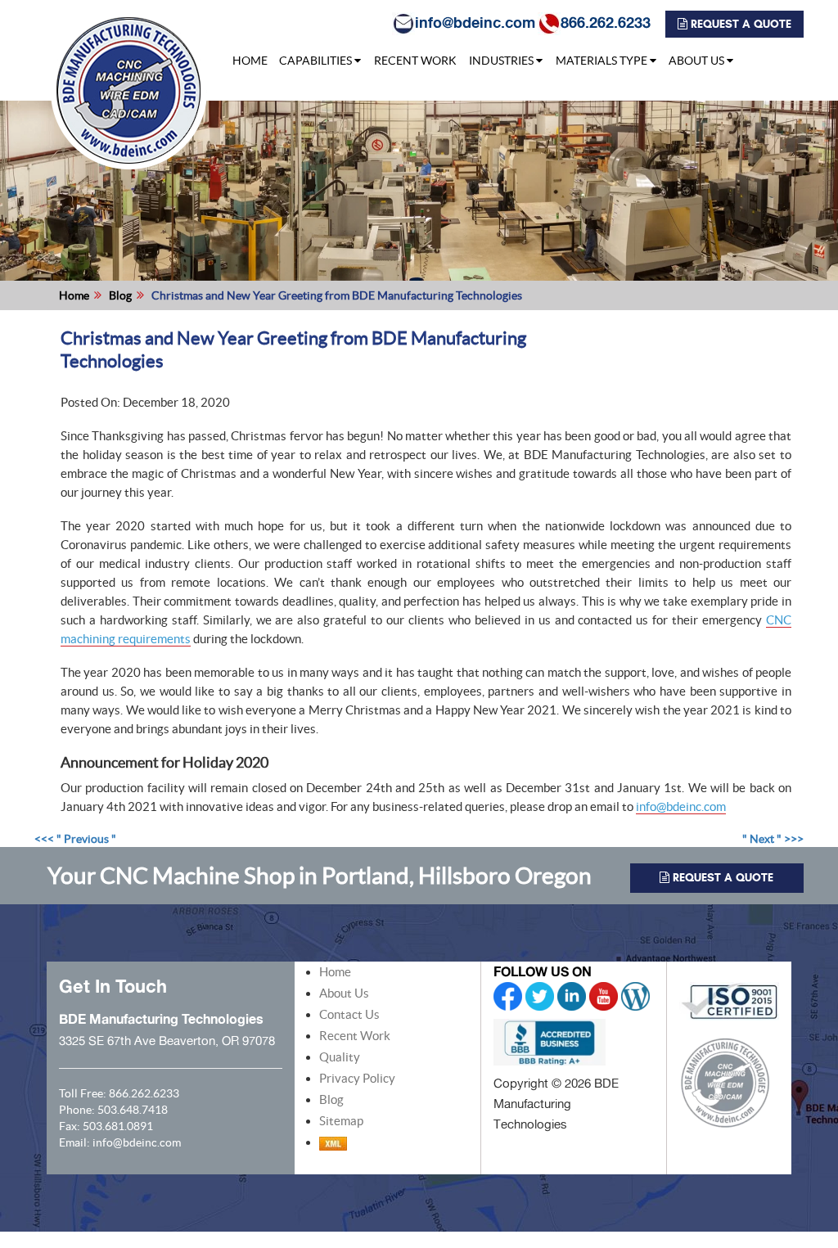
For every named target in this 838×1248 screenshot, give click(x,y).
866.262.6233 (606, 22)
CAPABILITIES (315, 60)
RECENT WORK (415, 60)
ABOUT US (696, 60)
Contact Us (349, 1014)
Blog (120, 295)
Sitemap (341, 1121)
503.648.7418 (132, 1109)
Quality (339, 1057)
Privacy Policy (357, 1078)
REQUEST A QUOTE (739, 24)
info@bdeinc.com (475, 22)
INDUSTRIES (501, 60)
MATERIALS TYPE (601, 60)
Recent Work (354, 1036)
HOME (250, 60)
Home (74, 295)
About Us (344, 993)
